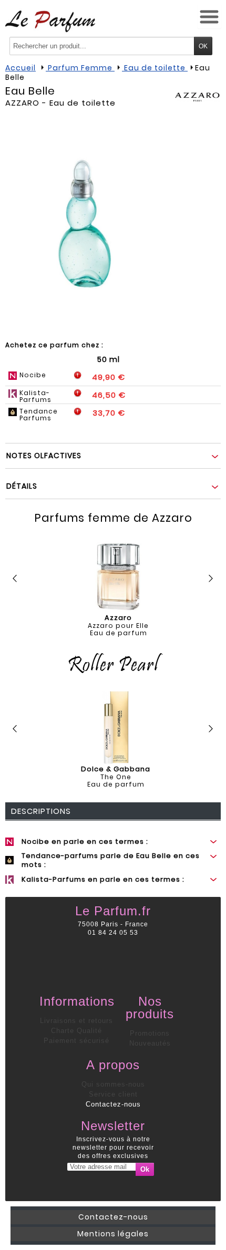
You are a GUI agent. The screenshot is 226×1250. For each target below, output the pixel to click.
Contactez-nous (113, 1104)
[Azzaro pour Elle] (118, 576)
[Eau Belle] (84, 223)
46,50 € (109, 394)
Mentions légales (113, 1233)
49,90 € (108, 377)
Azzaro (22, 102)
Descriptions (41, 811)
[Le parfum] (50, 21)
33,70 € (109, 412)
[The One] (115, 728)
